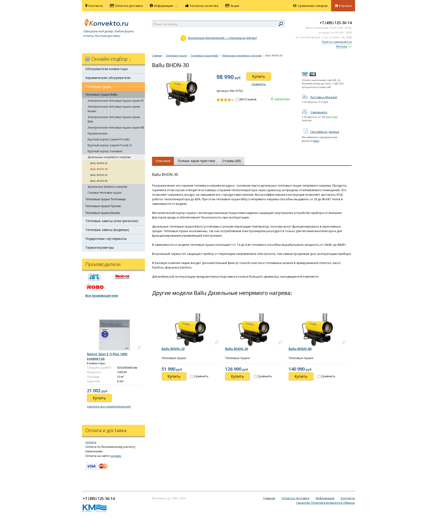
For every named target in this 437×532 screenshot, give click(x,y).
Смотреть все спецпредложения (109, 406)
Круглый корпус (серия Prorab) (108, 139)
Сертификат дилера (324, 132)
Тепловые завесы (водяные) (107, 230)
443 (335, 117)
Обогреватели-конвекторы (106, 69)
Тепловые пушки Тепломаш (105, 199)
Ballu (316, 140)
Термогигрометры (99, 247)
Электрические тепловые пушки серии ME (116, 127)
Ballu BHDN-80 (98, 180)
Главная (157, 55)
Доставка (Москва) (323, 97)
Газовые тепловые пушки (105, 193)
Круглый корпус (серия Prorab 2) (110, 145)
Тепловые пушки (98, 86)
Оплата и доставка (129, 6)
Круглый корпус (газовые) (105, 151)
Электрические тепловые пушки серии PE (116, 101)
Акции (234, 6)
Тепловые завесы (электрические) (111, 221)
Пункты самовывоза (337, 42)
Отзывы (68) (231, 161)
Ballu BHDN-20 (98, 163)
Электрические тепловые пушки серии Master (114, 109)
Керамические (97, 133)
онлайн (115, 456)
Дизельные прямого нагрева (107, 187)
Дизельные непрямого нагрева (109, 157)
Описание (162, 161)
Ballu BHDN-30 (98, 169)
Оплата (90, 442)
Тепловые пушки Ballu (101, 94)
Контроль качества (204, 6)
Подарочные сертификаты (106, 238)
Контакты (96, 6)
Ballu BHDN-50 (98, 175)
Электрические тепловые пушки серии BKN (114, 119)
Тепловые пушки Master (102, 213)
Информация (163, 6)
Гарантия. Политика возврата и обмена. (325, 503)
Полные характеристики (196, 161)
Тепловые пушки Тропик (103, 206)
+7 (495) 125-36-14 (336, 22)
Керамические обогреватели (107, 78)
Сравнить (259, 84)
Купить (258, 76)
